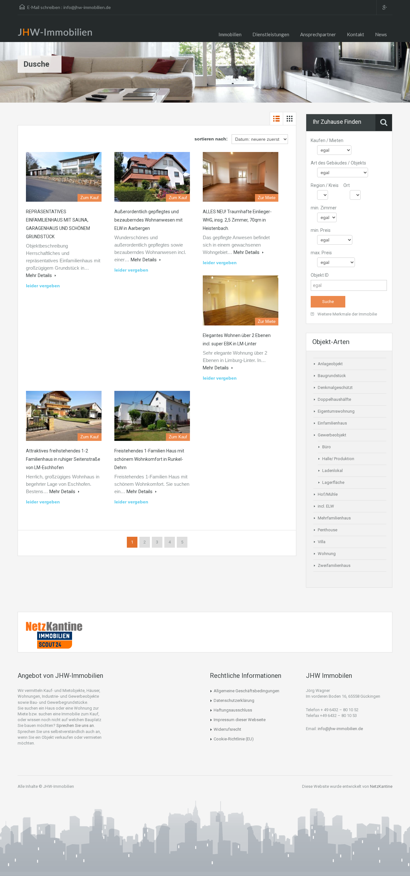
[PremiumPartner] (54, 639)
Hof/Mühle (328, 494)
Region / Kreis (325, 185)
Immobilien (230, 34)
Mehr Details (39, 275)
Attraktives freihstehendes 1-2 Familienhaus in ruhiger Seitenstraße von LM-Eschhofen (63, 459)
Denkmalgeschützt (335, 387)
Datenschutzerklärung (234, 700)
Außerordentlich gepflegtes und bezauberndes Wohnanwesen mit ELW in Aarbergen (148, 220)
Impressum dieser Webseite (240, 719)
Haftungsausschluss (233, 710)
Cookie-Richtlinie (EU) (234, 739)
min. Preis (321, 230)
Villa (321, 541)
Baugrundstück (332, 375)
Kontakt (355, 34)
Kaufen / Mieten (327, 140)
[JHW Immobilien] (57, 33)
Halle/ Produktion (338, 458)
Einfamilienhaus (332, 423)
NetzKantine (381, 786)
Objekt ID (320, 275)
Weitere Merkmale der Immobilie (346, 314)
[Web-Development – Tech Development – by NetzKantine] (54, 625)
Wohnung (327, 553)
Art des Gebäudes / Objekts (338, 162)
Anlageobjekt (330, 363)
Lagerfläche (333, 482)
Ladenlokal (332, 470)
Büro (326, 446)
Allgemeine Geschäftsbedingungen (246, 690)
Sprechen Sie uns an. (75, 725)
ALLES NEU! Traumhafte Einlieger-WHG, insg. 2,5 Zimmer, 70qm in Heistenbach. (237, 220)
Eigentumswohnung (336, 411)
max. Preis (321, 252)
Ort (346, 185)
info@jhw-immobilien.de (87, 7)
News (381, 34)
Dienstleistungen (270, 34)
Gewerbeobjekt (332, 435)
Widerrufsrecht (227, 729)
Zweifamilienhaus (334, 565)
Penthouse (327, 529)
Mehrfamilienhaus (334, 518)
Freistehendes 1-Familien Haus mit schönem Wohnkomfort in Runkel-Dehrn (149, 459)
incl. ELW (326, 506)
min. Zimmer (324, 207)
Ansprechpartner (318, 34)
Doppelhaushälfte (334, 399)
